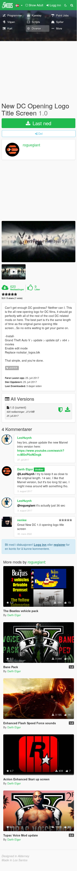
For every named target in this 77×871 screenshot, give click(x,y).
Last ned (41, 123)
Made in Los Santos (14, 860)
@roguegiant (26, 505)
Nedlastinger (17, 289)
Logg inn (40, 545)
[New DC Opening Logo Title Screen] (38, 241)
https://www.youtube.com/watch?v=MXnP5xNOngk (40, 452)
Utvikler (39, 469)
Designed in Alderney (15, 856)
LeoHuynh (24, 438)
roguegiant (31, 145)
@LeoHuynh (26, 474)
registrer (59, 545)
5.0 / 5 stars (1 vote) (12, 298)
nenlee (22, 520)
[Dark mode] (65, 5)
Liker (37, 289)
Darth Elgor (25, 469)
